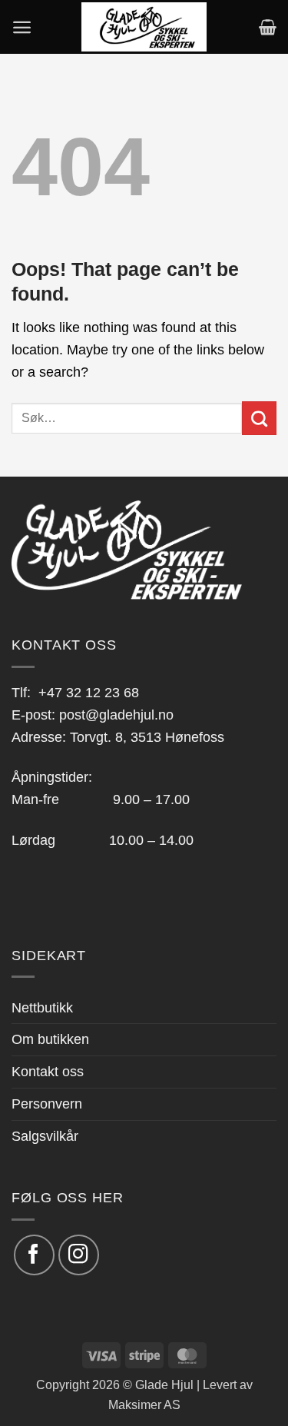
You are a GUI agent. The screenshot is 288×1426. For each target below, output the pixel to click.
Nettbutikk (42, 1007)
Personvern (47, 1104)
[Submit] (259, 418)
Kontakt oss (48, 1071)
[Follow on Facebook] (34, 1255)
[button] (22, 27)
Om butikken (50, 1039)
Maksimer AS (144, 1404)
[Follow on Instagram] (78, 1255)
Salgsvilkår (45, 1136)
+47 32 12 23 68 (88, 692)
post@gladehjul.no (116, 715)
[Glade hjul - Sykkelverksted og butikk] (144, 27)
